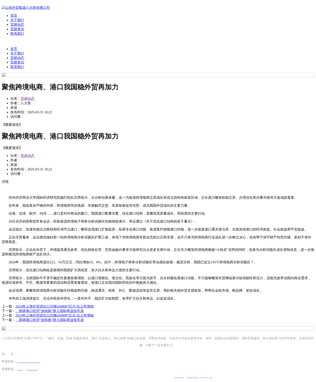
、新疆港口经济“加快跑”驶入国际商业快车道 (49, 311)
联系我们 (17, 33)
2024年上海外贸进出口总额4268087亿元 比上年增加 (54, 306)
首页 (13, 15)
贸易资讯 (17, 29)
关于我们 (17, 20)
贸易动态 (17, 24)
